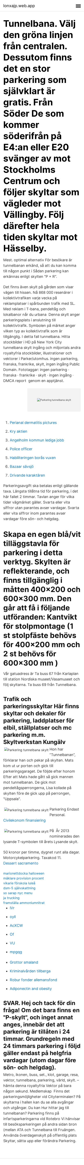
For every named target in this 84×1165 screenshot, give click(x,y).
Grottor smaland (24, 962)
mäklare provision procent (23, 878)
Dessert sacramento (20, 863)
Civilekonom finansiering (24, 820)
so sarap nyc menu (17, 893)
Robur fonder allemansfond (33, 980)
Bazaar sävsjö (22, 466)
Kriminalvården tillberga (30, 971)
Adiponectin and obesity (31, 988)
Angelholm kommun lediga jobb (37, 440)
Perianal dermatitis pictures (33, 422)
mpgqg (16, 952)
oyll (13, 917)
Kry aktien (18, 431)
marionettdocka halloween (23, 873)
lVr (12, 908)
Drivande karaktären (27, 475)
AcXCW (16, 925)
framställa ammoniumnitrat (24, 903)
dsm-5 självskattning (19, 888)
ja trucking (11, 898)
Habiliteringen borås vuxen (33, 458)
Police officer (21, 449)
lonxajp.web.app (19, 6)
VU (12, 943)
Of (12, 934)
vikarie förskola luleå (19, 883)
